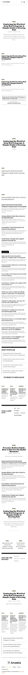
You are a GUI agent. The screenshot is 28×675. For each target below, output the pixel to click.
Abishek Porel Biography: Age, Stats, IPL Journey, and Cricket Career (13, 301)
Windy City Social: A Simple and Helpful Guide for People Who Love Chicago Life (13, 292)
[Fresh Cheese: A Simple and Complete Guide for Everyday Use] (5, 383)
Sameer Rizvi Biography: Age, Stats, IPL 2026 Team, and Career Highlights (13, 328)
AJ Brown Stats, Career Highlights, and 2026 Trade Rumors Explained (13, 337)
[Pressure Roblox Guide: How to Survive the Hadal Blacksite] (14, 185)
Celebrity (21, 386)
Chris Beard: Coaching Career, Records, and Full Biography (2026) (13, 310)
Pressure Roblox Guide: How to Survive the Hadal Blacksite (14, 198)
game (3, 194)
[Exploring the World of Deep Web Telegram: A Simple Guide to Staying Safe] (14, 73)
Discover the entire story (14, 103)
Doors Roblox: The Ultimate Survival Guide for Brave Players (13, 228)
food (3, 386)
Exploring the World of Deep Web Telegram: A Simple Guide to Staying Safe (14, 83)
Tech (3, 79)
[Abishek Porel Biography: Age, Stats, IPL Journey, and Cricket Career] (22, 383)
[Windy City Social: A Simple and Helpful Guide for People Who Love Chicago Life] (14, 383)
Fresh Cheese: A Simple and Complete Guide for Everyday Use (13, 239)
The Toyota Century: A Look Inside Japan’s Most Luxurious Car (14, 319)
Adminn (4, 86)
